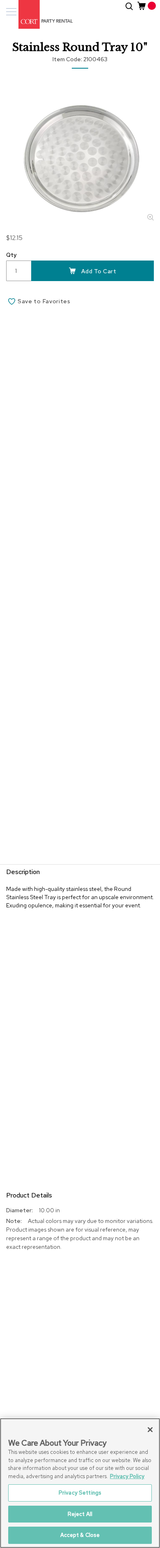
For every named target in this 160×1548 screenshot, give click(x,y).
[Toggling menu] (11, 11)
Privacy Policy (127, 1476)
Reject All (80, 1514)
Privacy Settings (80, 1492)
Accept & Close (80, 1535)
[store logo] (41, 14)
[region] (80, 1483)
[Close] (150, 1430)
